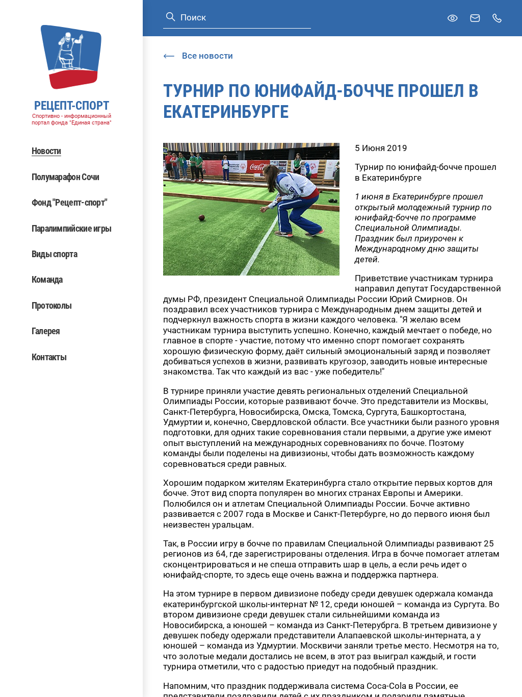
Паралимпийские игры (72, 228)
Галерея (46, 331)
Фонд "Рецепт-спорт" (70, 202)
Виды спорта (54, 253)
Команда (47, 279)
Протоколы (52, 305)
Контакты (49, 357)
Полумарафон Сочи (65, 176)
